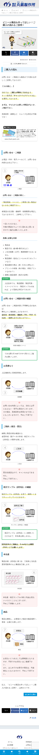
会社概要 (10, 745)
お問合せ (29, 745)
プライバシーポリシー (10, 748)
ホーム (10, 742)
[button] (33, 53)
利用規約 (29, 742)
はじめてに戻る (30, 694)
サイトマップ (28, 748)
